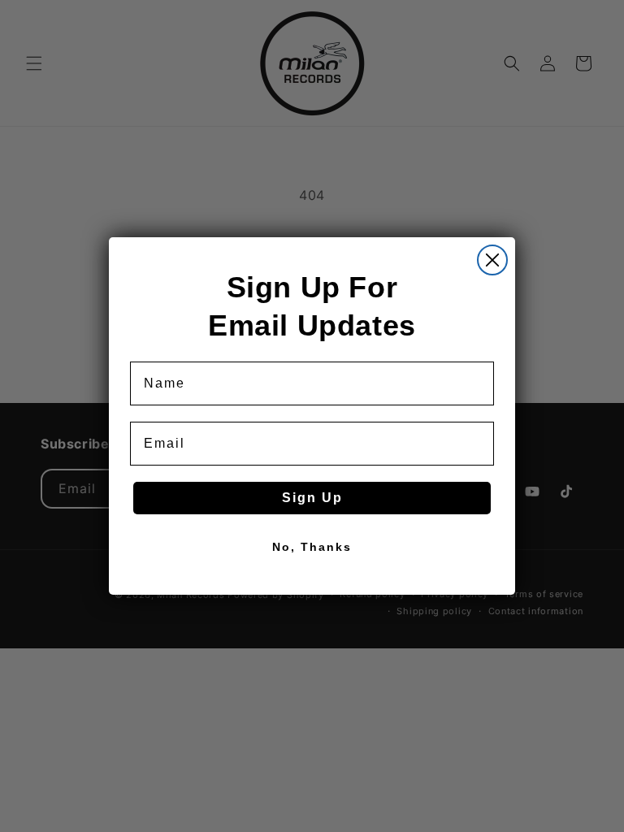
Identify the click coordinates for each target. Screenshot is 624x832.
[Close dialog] (492, 260)
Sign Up (312, 498)
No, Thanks (312, 546)
